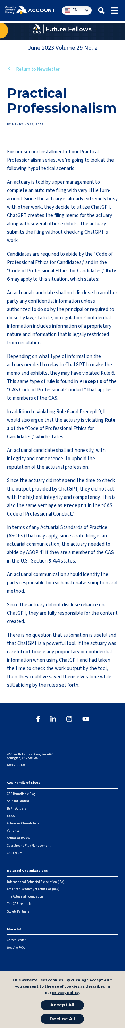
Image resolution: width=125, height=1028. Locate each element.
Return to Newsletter (37, 69)
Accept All (62, 1004)
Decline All (62, 1018)
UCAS (11, 816)
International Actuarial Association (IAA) (35, 882)
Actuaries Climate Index (24, 823)
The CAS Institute (19, 904)
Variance (13, 831)
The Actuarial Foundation (25, 896)
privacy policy (65, 993)
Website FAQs (16, 948)
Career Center (16, 940)
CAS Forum (15, 853)
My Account (37, 10)
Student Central (18, 801)
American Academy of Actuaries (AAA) (33, 889)
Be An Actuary (16, 808)
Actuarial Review (18, 838)
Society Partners (18, 911)
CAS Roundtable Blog (21, 794)
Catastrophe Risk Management (28, 846)
